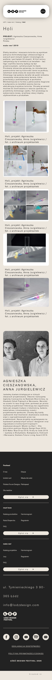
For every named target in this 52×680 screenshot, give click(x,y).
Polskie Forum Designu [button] (11, 484)
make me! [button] (7, 544)
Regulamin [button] (25, 520)
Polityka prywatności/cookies (26, 653)
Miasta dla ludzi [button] (26, 478)
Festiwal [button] (6, 465)
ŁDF (4, 22)
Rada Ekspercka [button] (9, 520)
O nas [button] (5, 472)
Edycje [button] (23, 472)
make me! (11, 22)
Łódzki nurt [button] (7, 478)
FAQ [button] (4, 526)
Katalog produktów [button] (10, 514)
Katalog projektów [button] (10, 550)
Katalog (18, 22)
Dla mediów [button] (7, 490)
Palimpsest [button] (25, 484)
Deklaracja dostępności (26, 646)
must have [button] (7, 508)
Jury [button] (4, 556)
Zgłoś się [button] (23, 497)
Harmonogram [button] (26, 514)
